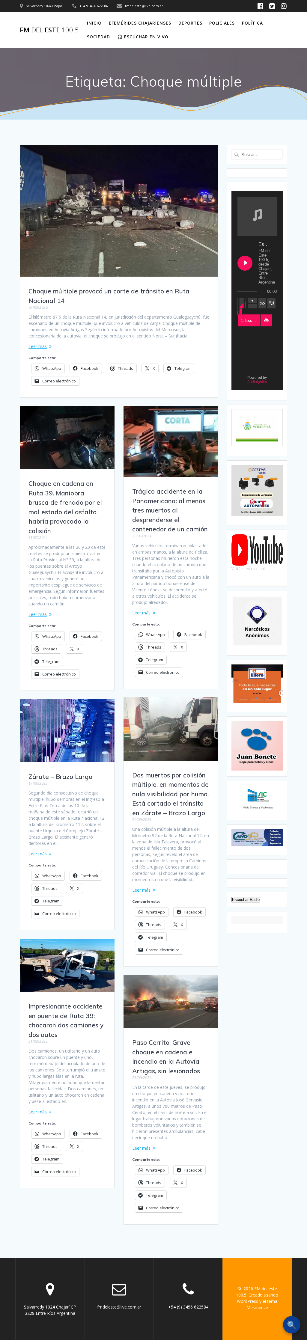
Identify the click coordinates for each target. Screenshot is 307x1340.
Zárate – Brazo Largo (60, 776)
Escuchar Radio (246, 899)
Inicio (94, 23)
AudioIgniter (257, 382)
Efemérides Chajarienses (140, 23)
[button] (266, 320)
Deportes (190, 23)
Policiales (222, 23)
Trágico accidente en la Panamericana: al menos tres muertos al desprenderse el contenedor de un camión (170, 510)
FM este (49, 30)
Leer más (37, 346)
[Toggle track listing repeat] (262, 303)
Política (252, 23)
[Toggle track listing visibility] (271, 303)
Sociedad (98, 37)
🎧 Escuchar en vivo (142, 37)
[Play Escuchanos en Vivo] (244, 263)
